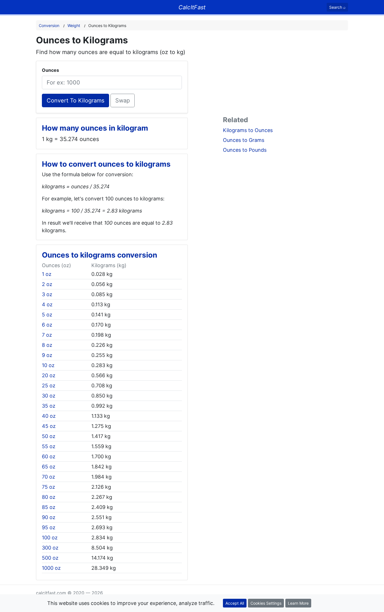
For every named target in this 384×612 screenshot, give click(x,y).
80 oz (48, 497)
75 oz (48, 487)
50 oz (48, 436)
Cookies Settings (265, 603)
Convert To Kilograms (75, 100)
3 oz (47, 294)
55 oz (48, 446)
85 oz (48, 507)
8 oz (47, 345)
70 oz (48, 477)
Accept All (234, 603)
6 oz (47, 325)
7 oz (47, 335)
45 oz (49, 426)
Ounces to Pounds (244, 150)
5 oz (47, 315)
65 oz (48, 467)
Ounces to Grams (243, 140)
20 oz (48, 375)
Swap (122, 100)
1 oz (46, 274)
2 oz (47, 284)
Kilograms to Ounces (248, 130)
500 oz (50, 558)
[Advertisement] (285, 74)
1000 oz (51, 568)
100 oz (50, 537)
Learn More (298, 603)
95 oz (48, 527)
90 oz (48, 517)
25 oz (48, 385)
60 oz (48, 456)
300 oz (50, 548)
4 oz (47, 304)
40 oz (49, 416)
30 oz (48, 396)
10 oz (48, 365)
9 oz (47, 355)
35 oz (48, 406)
